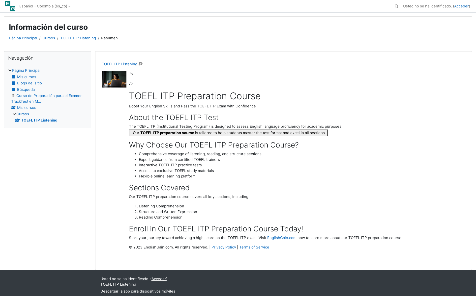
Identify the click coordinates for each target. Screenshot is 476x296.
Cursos (48, 38)
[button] (396, 6)
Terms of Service (254, 247)
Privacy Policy (223, 247)
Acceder (461, 6)
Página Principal (23, 38)
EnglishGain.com (282, 237)
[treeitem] (47, 95)
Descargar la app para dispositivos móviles (137, 291)
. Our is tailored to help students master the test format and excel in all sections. (228, 132)
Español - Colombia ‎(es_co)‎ (43, 6)
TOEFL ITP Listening (78, 38)
